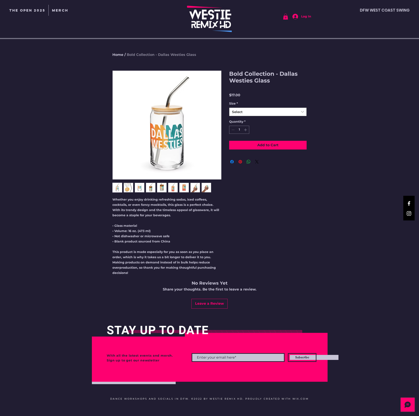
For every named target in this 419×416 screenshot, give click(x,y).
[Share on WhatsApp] (248, 161)
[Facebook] (409, 203)
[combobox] (268, 112)
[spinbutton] (239, 130)
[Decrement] (232, 130)
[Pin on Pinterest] (240, 161)
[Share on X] (256, 161)
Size (233, 103)
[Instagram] (409, 213)
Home (117, 55)
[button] (60, 10)
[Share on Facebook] (232, 161)
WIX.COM (300, 398)
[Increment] (246, 130)
